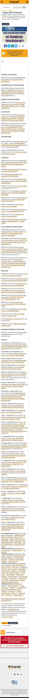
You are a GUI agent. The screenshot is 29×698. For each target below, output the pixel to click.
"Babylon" (3, 585)
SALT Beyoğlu (17, 543)
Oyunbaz (7, 174)
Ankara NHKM (5, 541)
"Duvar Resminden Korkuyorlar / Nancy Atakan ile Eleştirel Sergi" (13, 367)
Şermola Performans (18, 556)
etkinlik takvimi (10, 632)
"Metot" (18, 204)
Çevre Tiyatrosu (13, 561)
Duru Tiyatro (15, 567)
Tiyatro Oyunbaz (22, 576)
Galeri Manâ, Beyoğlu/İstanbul (14, 412)
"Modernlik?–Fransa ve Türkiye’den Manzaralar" (14, 360)
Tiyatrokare (14, 571)
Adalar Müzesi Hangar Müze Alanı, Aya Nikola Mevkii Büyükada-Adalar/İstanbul (14, 346)
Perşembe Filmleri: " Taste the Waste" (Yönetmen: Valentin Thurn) (14, 249)
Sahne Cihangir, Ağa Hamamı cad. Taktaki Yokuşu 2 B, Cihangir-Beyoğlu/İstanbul (14, 181)
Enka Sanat (10, 537)
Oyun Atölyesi (22, 569)
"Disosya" (20, 186)
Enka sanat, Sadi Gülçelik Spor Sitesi (11, 589)
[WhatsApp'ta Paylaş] (12, 45)
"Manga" (20, 283)
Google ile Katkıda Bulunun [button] (16, 645)
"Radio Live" (14, 593)
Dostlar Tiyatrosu (6, 567)
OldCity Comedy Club (15, 541)
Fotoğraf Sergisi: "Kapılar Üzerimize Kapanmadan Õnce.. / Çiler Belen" (14, 462)
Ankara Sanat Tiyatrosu (18, 565)
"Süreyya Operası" (18, 595)
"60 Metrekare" (18, 584)
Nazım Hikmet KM (20, 539)
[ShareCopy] (19, 45)
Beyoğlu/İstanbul (12, 315)
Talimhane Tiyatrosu (7, 557)
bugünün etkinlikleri (7, 625)
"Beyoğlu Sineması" (18, 548)
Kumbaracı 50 (17, 554)
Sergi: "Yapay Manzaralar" (13, 517)
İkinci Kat (9, 556)
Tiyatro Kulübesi (14, 580)
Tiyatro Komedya (12, 576)
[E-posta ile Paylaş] (23, 45)
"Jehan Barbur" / (9, 319)
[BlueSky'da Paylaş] (15, 45)
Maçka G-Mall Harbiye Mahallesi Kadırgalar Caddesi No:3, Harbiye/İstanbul (14, 221)
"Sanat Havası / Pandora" (8, 471)
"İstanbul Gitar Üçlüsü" (22, 278)
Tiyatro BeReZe (10, 574)
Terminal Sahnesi (18, 557)
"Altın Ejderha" (11, 219)
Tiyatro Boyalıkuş (6, 565)
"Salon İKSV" (8, 595)
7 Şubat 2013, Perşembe (12, 12)
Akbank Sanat (18, 533)
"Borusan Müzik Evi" (13, 585)
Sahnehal (3, 561)
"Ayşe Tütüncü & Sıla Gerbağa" (18, 295)
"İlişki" (17, 179)
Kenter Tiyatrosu (12, 569)
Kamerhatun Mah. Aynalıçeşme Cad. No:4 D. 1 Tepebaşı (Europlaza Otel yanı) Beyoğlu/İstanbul (13, 265)
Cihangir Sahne (20, 559)
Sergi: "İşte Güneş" (15, 353)
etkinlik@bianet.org (13, 609)
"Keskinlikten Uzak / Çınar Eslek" (10, 508)
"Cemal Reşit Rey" (21, 587)
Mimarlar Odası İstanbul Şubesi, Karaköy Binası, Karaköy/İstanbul (14, 446)
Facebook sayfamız (7, 617)
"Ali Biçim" (16, 323)
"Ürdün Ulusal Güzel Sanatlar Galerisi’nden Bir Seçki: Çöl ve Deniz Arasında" (14, 384)
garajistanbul (4, 539)
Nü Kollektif (13, 578)
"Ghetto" (19, 591)
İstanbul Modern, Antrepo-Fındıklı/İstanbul (12, 362)
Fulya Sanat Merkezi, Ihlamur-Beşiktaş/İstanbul (14, 280)
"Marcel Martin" (5, 290)
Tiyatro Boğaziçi (20, 563)
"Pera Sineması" (5, 550)
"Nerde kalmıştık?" (17, 169)
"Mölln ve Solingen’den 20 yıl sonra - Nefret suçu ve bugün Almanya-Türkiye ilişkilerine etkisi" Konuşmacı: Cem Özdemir (13, 127)
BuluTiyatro (8, 169)
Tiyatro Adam (5, 580)
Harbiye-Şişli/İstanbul (16, 275)
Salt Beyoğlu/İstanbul (15, 369)
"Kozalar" (18, 197)
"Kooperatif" (11, 591)
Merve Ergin (5, 578)
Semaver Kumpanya (14, 572)
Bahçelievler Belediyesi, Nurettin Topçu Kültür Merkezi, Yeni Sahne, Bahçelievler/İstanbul (14, 164)
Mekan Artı (4, 559)
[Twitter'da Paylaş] (8, 45)
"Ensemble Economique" (16, 309)
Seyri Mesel (11, 559)
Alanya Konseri (18, 319)
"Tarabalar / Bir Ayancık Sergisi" (10, 500)
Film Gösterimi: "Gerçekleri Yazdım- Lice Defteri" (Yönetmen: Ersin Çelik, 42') (13, 261)
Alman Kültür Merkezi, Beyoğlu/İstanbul (15, 251)
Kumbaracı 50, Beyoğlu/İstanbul (10, 176)
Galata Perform (18, 537)
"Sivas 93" (17, 214)
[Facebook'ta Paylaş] (5, 45)
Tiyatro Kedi (22, 571)
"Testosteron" (16, 209)
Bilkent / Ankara (11, 154)
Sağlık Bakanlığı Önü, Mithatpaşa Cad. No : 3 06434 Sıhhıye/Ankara (13, 106)
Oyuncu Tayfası (5, 571)
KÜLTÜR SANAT (6, 7)
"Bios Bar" (12, 587)
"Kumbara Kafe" (5, 593)
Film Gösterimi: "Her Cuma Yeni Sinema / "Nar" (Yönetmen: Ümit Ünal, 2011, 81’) (14, 240)
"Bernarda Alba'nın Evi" (16, 174)
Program (11, 233)
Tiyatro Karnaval (22, 578)
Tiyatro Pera (4, 572)
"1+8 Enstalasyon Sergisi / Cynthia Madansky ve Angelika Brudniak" (12, 405)
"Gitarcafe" (4, 591)
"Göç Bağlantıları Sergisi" (8, 344)
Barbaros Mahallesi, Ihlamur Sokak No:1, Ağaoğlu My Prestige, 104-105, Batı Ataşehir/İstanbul (12, 118)
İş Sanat (12, 539)
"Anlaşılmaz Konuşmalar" (20, 191)
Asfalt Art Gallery (19, 477)
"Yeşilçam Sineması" (16, 550)
